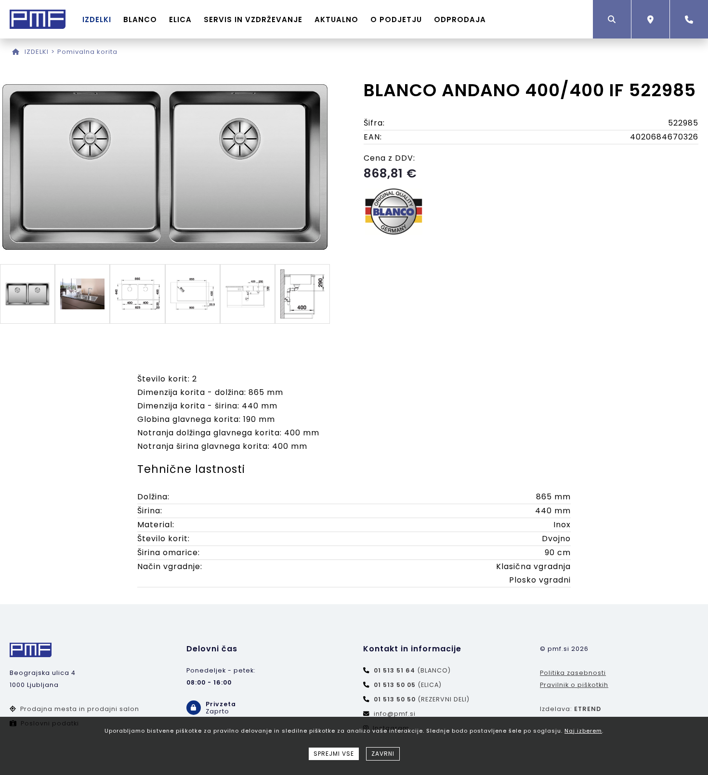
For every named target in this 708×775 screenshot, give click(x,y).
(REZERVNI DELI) (422, 699)
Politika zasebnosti (573, 673)
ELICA (180, 19)
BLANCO (140, 19)
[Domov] (16, 51)
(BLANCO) (412, 670)
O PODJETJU (396, 19)
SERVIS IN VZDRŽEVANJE (253, 19)
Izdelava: (570, 709)
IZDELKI (96, 19)
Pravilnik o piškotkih (574, 685)
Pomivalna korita (87, 51)
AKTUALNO (336, 19)
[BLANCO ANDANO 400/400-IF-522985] (165, 249)
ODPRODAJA (460, 19)
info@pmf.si (395, 714)
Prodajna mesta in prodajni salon (79, 709)
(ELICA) (408, 685)
